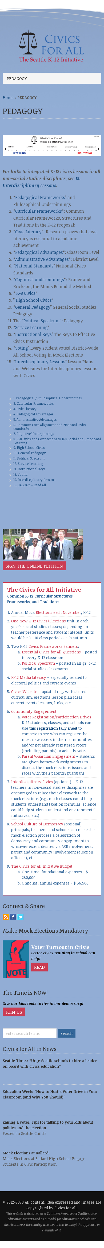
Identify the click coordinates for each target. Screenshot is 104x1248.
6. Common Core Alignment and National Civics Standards (49, 426)
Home (8, 97)
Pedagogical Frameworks (40, 197)
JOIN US (14, 1012)
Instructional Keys (33, 334)
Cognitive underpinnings (39, 279)
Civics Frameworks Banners (53, 646)
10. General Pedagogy (29, 452)
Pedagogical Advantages (39, 252)
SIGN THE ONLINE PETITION (34, 566)
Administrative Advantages (42, 259)
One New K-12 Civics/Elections (39, 620)
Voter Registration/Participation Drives (56, 716)
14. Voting (20, 474)
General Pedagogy (32, 307)
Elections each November (58, 612)
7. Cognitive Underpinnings (33, 433)
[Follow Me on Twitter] (20, 917)
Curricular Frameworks (38, 211)
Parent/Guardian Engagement (48, 756)
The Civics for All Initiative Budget (42, 866)
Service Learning (31, 327)
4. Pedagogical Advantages (33, 414)
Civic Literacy (28, 232)
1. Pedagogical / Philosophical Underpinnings (47, 398)
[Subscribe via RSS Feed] (6, 917)
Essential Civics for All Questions (51, 651)
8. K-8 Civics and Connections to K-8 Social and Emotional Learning (57, 441)
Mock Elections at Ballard (26, 1152)
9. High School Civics (29, 447)
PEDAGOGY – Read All (29, 485)
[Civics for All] (52, 60)
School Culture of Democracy (37, 823)
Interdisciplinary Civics (32, 781)
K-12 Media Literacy (28, 677)
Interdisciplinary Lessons (40, 362)
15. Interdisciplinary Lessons (34, 479)
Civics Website (24, 691)
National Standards (34, 266)
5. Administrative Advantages (35, 419)
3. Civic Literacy (25, 408)
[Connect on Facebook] (13, 917)
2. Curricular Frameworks (33, 403)
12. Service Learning (28, 463)
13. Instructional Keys (29, 468)
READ (39, 967)
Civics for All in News (30, 1049)
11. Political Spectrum (29, 458)
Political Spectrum (41, 321)
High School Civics (34, 300)
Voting (21, 348)
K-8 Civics (25, 293)
